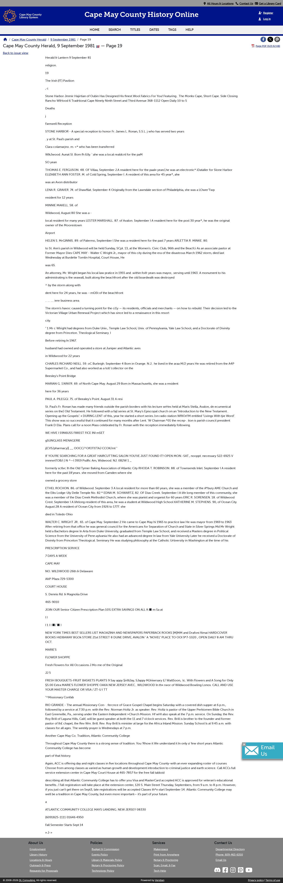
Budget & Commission (105, 849)
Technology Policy (103, 870)
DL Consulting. (27, 880)
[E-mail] (277, 39)
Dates (154, 29)
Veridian (159, 880)
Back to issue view (15, 53)
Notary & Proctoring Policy (108, 865)
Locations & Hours (41, 860)
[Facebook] (263, 39)
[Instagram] (233, 870)
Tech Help (160, 870)
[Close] (244, 744)
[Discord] (217, 870)
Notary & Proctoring (166, 860)
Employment (38, 849)
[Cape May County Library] (5, 40)
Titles (135, 29)
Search (115, 29)
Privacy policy (256, 880)
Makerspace (161, 849)
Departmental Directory (230, 849)
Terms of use (272, 880)
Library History (38, 854)
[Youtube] (249, 870)
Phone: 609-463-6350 (229, 854)
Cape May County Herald (29, 39)
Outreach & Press (40, 865)
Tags (172, 29)
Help (189, 29)
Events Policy (100, 854)
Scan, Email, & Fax (164, 865)
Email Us (221, 860)
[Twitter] (270, 39)
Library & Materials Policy (107, 860)
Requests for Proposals (44, 870)
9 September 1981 (63, 39)
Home (94, 29)
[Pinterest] (240, 870)
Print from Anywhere (166, 854)
